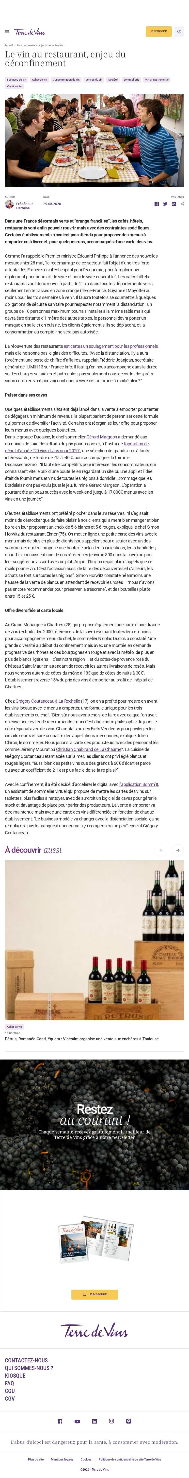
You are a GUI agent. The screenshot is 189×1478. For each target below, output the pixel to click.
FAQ (9, 1383)
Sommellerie (131, 79)
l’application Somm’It (138, 784)
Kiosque (15, 1376)
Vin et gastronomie (157, 79)
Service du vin (93, 79)
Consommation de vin (66, 79)
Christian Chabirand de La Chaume (88, 749)
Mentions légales (62, 1459)
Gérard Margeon (101, 436)
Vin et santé (14, 86)
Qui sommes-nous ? (29, 1368)
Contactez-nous (26, 1360)
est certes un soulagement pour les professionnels (111, 346)
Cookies (86, 1459)
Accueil (9, 45)
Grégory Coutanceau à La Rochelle (48, 701)
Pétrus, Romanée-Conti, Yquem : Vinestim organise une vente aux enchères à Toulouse (82, 1039)
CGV (10, 1398)
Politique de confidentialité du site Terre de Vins (130, 1459)
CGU (10, 1391)
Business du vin (16, 79)
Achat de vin (39, 79)
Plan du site (36, 1459)
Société (113, 79)
